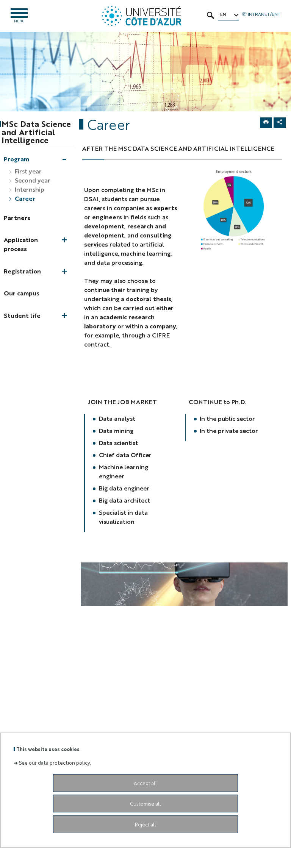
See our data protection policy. (55, 762)
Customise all (145, 803)
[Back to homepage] (141, 16)
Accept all (145, 783)
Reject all (145, 824)
